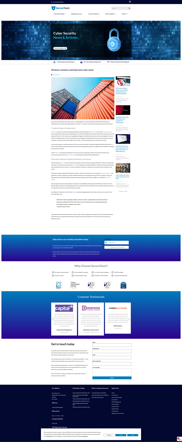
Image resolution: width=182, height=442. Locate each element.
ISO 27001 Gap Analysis (98, 397)
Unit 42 (63, 162)
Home (113, 392)
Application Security (76, 14)
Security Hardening (93, 14)
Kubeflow (53, 131)
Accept (132, 435)
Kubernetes (93, 131)
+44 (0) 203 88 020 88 (57, 407)
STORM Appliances (116, 402)
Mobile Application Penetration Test (80, 404)
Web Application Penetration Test (81, 401)
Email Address (108, 239)
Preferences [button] (85, 436)
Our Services (115, 395)
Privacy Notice (115, 404)
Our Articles (115, 399)
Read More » (118, 104)
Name (94, 342)
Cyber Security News (117, 397)
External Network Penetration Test (81, 392)
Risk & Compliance (110, 14)
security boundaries (105, 173)
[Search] (129, 8)
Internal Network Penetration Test (81, 398)
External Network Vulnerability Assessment (80, 395)
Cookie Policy (115, 411)
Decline (121, 435)
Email (93, 354)
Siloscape (74, 165)
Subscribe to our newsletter (117, 247)
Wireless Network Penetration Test (81, 407)
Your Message (96, 367)
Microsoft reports (107, 131)
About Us (124, 14)
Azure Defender (71, 154)
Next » (126, 191)
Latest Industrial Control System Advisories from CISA (123, 176)
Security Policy (115, 406)
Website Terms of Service (118, 413)
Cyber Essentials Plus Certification (100, 395)
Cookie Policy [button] (49, 436)
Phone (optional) (96, 361)
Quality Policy (115, 408)
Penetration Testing (59, 14)
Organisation (95, 348)
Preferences (109, 435)
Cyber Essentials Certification (99, 392)
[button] (53, 319)
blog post (57, 152)
